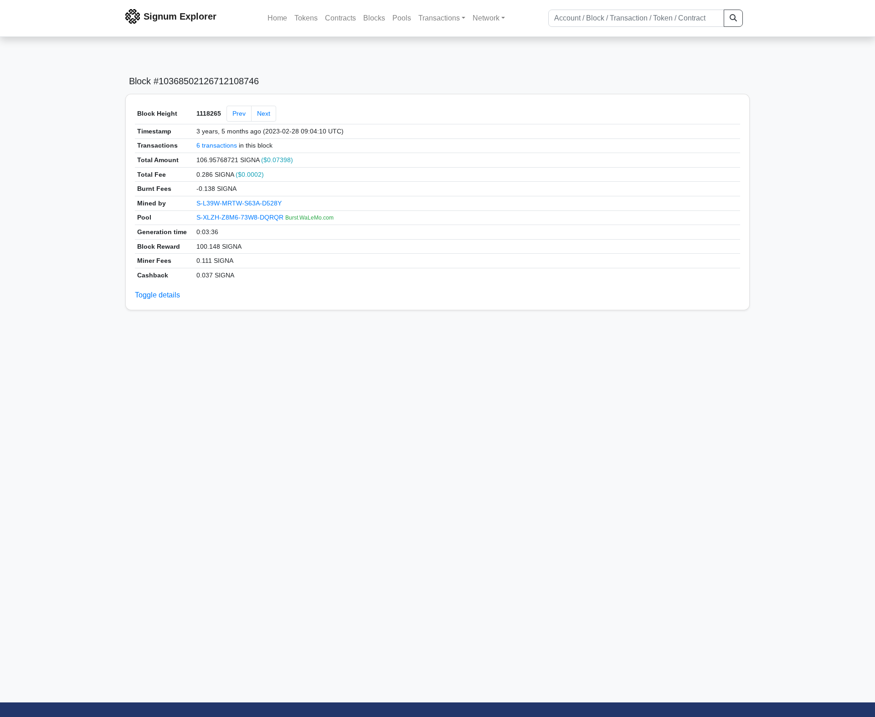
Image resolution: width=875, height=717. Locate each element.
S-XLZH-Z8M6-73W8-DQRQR (240, 217)
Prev (239, 113)
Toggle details (157, 295)
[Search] (733, 18)
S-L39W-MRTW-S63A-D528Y (239, 203)
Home (277, 18)
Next (263, 113)
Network (486, 18)
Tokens (306, 18)
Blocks (374, 18)
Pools (401, 18)
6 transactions (216, 145)
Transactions (439, 18)
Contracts (340, 18)
